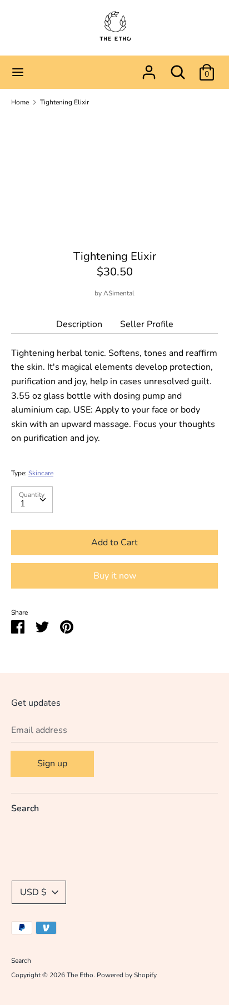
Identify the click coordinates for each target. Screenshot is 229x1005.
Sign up (52, 763)
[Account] (149, 68)
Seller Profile (146, 324)
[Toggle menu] (17, 72)
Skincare (40, 473)
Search (25, 808)
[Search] (178, 68)
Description (79, 324)
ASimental (119, 293)
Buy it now (114, 576)
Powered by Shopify (127, 975)
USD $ (33, 892)
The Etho (80, 975)
